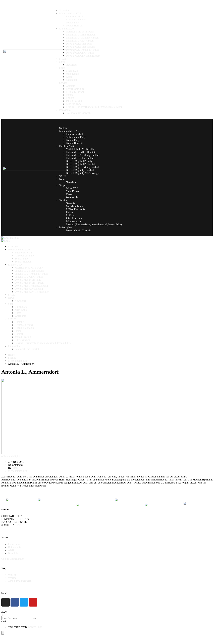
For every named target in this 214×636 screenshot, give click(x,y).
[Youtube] (33, 602)
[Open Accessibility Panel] (2, 633)
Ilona (16, 467)
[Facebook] (15, 602)
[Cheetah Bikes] (10, 237)
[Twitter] (24, 602)
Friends (12, 357)
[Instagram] (5, 602)
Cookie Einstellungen (12, 558)
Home (11, 354)
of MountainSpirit (17, 360)
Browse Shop (35, 626)
